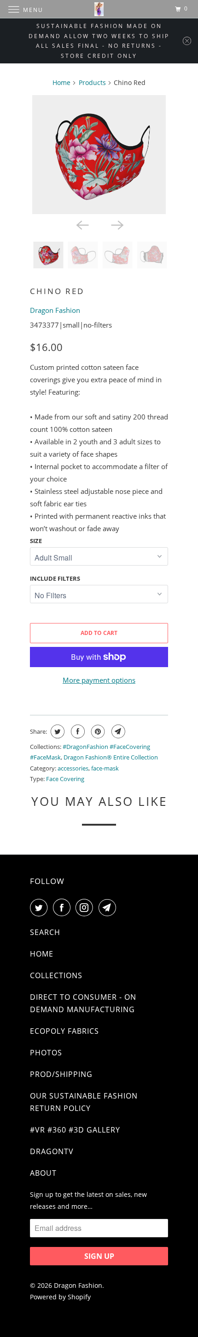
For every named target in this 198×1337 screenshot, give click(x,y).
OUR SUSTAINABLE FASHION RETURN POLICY (84, 1102)
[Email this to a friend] (117, 731)
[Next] (116, 224)
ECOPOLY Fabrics (64, 1031)
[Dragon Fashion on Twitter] (40, 907)
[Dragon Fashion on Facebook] (63, 907)
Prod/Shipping (61, 1074)
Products (92, 82)
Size (36, 541)
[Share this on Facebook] (77, 731)
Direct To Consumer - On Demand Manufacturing (83, 1003)
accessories (73, 768)
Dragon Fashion (55, 310)
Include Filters (55, 578)
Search (45, 932)
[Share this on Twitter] (56, 731)
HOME (41, 954)
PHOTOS (46, 1053)
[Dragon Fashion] (99, 9)
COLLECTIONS (56, 975)
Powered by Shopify (60, 1296)
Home (61, 82)
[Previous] (81, 224)
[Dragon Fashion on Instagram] (86, 907)
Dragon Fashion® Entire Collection (111, 757)
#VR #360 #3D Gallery (75, 1130)
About (43, 1173)
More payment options (99, 680)
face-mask (105, 768)
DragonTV (52, 1151)
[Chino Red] (99, 154)
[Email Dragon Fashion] (109, 907)
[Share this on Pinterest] (97, 731)
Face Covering (65, 779)
